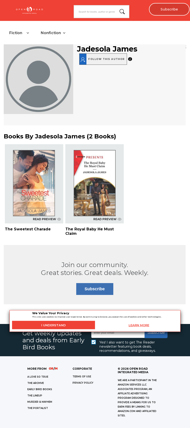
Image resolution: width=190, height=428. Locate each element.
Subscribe (169, 9)
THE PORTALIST (37, 408)
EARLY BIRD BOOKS (39, 389)
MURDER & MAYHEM (39, 401)
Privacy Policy (83, 382)
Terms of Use (82, 376)
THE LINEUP (34, 395)
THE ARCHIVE (35, 383)
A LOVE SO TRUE (37, 376)
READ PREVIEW (44, 219)
